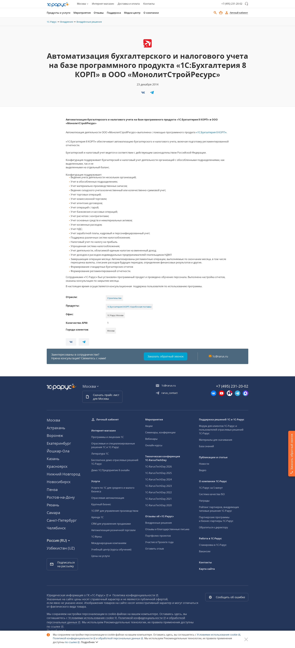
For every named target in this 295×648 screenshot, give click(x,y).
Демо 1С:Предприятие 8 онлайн (110, 470)
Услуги (95, 481)
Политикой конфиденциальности (73, 638)
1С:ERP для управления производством (114, 510)
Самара (53, 512)
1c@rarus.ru (220, 356)
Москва (53, 420)
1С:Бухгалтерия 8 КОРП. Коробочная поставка (129, 306)
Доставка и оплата (129, 3)
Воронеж (55, 435)
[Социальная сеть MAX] (245, 393)
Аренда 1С (97, 517)
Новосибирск (59, 481)
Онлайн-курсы (153, 445)
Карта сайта (207, 569)
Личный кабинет (107, 419)
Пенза (52, 489)
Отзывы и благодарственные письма (167, 529)
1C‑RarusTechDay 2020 (158, 505)
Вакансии (204, 551)
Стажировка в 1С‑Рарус (213, 545)
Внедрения (66, 21)
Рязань (53, 504)
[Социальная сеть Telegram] (237, 393)
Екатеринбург (59, 443)
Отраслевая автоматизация (107, 498)
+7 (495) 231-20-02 (231, 3)
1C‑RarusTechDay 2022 (158, 492)
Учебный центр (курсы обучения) (111, 549)
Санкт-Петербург (62, 520)
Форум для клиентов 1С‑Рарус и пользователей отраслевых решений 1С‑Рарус (221, 429)
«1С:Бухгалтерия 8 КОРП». (211, 132)
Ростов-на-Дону (61, 497)
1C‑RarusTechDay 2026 (158, 466)
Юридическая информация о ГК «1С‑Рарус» (76, 595)
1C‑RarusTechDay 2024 (158, 479)
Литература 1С (100, 453)
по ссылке (54, 626)
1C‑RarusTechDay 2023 (158, 486)
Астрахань (56, 427)
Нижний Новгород (63, 474)
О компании (151, 12)
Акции (149, 426)
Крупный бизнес (101, 504)
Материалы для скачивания (215, 439)
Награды (204, 500)
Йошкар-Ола (58, 450)
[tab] (58, 13)
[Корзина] (221, 12)
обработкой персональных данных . (121, 638)
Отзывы (99, 12)
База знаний (206, 446)
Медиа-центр (132, 12)
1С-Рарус (52, 21)
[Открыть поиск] (215, 13)
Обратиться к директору (213, 527)
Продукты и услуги (58, 12)
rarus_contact (169, 393)
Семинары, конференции (160, 432)
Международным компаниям (108, 543)
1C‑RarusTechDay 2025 (158, 473)
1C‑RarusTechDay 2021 (158, 498)
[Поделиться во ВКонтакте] (143, 93)
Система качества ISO (212, 494)
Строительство (114, 298)
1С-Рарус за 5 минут (211, 487)
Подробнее (88, 642)
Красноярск (57, 466)
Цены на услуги (100, 556)
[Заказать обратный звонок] (246, 4)
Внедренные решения (158, 522)
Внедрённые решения (89, 21)
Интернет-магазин (103, 3)
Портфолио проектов (158, 535)
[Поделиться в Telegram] (152, 93)
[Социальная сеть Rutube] (229, 393)
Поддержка (114, 12)
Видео (202, 470)
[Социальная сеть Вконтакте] (213, 393)
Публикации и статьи (213, 457)
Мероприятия (82, 12)
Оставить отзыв (154, 548)
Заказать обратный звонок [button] (166, 356)
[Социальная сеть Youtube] (221, 393)
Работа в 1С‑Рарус (210, 538)
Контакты (149, 3)
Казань (53, 458)
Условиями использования (219, 634)
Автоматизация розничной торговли (113, 530)
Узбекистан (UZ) (61, 548)
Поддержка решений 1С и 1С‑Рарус (221, 419)
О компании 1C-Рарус (213, 481)
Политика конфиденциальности (134, 595)
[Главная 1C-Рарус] (58, 4)
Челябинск (56, 527)
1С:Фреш (96, 536)
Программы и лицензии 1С (107, 437)
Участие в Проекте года (159, 542)
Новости (204, 463)
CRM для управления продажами (111, 523)
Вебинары (151, 439)
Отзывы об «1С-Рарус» (159, 516)
